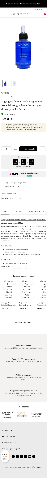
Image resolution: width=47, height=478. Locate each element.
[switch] (5, 459)
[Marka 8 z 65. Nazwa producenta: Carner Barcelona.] (36, 414)
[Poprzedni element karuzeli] (2, 414)
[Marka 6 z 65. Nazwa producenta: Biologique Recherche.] (7, 414)
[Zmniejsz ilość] (3, 149)
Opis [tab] (5, 212)
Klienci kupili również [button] (23, 276)
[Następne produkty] (41, 287)
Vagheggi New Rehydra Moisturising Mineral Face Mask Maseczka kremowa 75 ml (8, 304)
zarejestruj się (10, 129)
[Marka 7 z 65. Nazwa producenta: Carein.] (22, 414)
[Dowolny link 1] (29, 456)
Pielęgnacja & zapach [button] (11, 449)
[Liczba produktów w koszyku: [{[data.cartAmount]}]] (43, 14)
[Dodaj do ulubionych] (43, 148)
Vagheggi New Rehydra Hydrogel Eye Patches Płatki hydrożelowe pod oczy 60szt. (25, 304)
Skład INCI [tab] (17, 212)
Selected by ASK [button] (9, 443)
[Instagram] (17, 456)
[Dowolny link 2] (33, 456)
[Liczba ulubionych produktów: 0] (40, 14)
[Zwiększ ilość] (10, 149)
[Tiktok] (25, 456)
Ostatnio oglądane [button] (23, 322)
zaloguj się (26, 127)
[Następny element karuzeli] (44, 414)
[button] (42, 47)
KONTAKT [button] (7, 431)
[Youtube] (21, 456)
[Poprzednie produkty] (6, 287)
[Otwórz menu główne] (2, 14)
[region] (23, 162)
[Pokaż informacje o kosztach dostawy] (26, 186)
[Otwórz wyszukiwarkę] (36, 14)
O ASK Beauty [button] (8, 437)
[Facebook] (13, 456)
